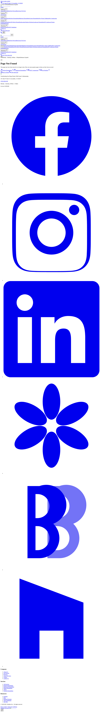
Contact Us (3, 28)
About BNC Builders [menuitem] (5, 11)
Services (3, 13)
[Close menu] (11, 35)
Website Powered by (5, 708)
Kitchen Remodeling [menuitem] (14, 18)
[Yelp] (51, 473)
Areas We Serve (22, 40)
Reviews (7, 23)
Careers (5, 677)
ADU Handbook (12, 52)
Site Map (6, 701)
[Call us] (1, 33)
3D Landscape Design (53, 47)
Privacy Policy (4, 706)
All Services (3, 44)
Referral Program (5, 52)
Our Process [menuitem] (13, 11)
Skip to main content (5, 1)
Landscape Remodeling (42, 47)
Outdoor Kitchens (33, 47)
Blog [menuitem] (17, 11)
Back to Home (5, 72)
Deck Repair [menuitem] (16, 22)
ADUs (15, 47)
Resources (3, 25)
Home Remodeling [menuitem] (5, 18)
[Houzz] (51, 666)
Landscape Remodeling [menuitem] (38, 22)
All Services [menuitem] (3, 14)
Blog (17, 40)
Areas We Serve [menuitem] (22, 11)
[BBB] (51, 569)
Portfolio (3, 23)
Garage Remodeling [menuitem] (34, 18)
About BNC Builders (5, 40)
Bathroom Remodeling (27, 45)
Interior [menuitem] (2, 17)
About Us (3, 9)
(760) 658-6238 (14, 72)
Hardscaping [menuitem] (22, 22)
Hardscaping (26, 47)
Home (2, 7)
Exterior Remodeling (9, 47)
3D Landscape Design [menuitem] (49, 22)
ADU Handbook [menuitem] (12, 27)
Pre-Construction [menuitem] (53, 18)
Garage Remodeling (37, 45)
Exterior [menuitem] (2, 20)
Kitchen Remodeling (17, 45)
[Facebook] (51, 184)
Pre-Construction (56, 45)
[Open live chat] (2, 710)
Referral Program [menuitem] (5, 27)
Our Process (13, 40)
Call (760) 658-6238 (7, 55)
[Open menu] (3, 32)
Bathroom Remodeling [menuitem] (24, 18)
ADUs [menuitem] (11, 22)
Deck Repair (20, 47)
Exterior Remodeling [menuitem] (5, 22)
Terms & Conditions (12, 706)
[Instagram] (51, 280)
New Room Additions (47, 45)
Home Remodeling (8, 45)
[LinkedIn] (51, 376)
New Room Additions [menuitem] (44, 18)
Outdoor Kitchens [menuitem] (29, 22)
